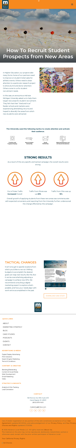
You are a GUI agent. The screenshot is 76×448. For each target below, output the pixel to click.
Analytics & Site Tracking (10, 387)
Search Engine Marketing (11, 359)
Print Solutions (7, 357)
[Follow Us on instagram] (39, 410)
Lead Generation (7, 389)
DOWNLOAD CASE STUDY (55, 296)
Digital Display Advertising (11, 354)
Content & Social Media (10, 372)
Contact (7, 345)
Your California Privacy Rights (13, 438)
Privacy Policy (56, 423)
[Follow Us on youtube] (43, 410)
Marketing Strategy (12, 327)
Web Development (8, 374)
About (6, 323)
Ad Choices (7, 443)
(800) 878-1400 (38, 402)
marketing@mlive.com (38, 407)
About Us (48, 430)
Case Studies (9, 334)
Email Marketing (7, 376)
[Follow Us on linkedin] (35, 410)
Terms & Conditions (8, 361)
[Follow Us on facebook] (31, 410)
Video (4, 379)
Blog (5, 331)
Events (6, 341)
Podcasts (7, 338)
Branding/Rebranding (9, 370)
